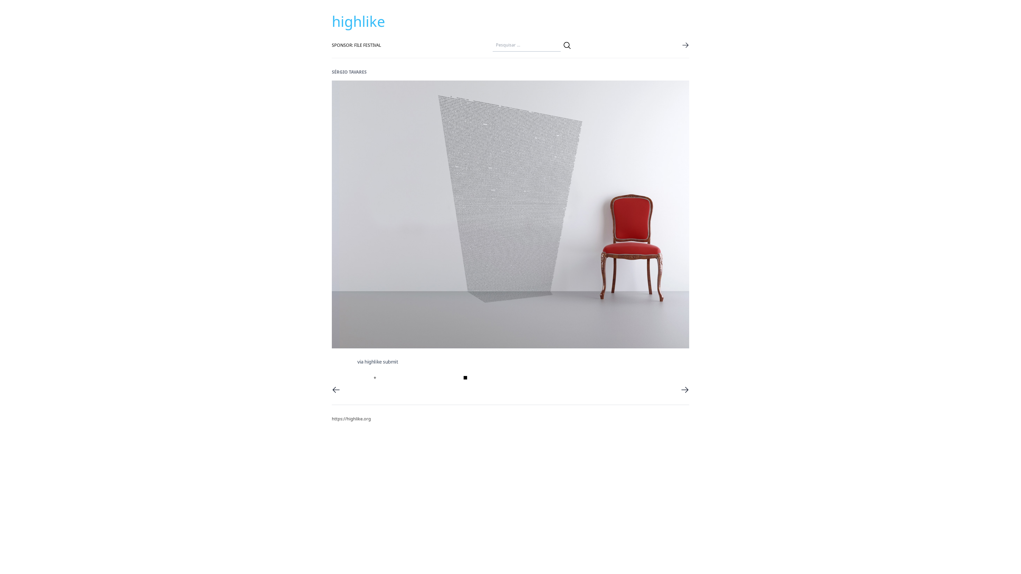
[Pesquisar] (567, 45)
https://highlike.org (351, 419)
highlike (358, 21)
